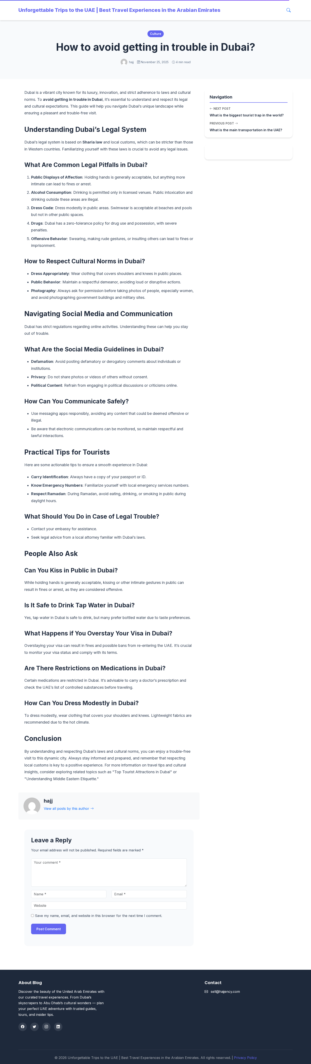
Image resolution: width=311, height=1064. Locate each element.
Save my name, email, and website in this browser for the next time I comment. (98, 916)
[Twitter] (34, 1027)
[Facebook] (22, 1027)
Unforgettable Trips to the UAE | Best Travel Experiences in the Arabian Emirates (119, 10)
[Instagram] (46, 1027)
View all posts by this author (67, 808)
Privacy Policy (245, 1058)
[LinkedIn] (58, 1027)
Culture (155, 34)
